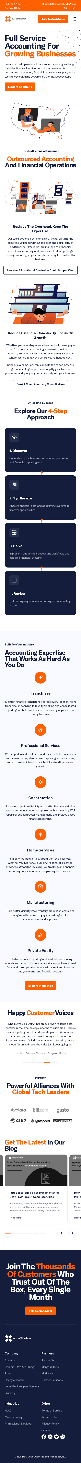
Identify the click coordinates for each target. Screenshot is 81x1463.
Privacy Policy (50, 1423)
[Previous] (61, 1233)
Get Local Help (12, 8)
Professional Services (18, 1423)
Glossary (10, 1393)
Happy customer (14, 1380)
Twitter (56, 1436)
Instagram (62, 1436)
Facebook (43, 1436)
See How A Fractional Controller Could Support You (40, 270)
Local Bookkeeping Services (22, 1386)
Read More (15, 1217)
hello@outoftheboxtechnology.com (58, 3)
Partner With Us (51, 1360)
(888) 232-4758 (13, 3)
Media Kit (47, 1373)
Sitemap (46, 1430)
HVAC (8, 1410)
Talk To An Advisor (53, 19)
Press (8, 1373)
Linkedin (50, 1436)
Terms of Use (49, 1417)
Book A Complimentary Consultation (41, 384)
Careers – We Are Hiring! (20, 1366)
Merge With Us (50, 1366)
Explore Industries (40, 985)
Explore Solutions (20, 86)
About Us (10, 1360)
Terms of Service (51, 1410)
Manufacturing (13, 1417)
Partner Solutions (52, 1380)
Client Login (70, 8)
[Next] (72, 1233)
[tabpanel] (40, 1038)
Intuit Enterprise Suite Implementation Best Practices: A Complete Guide (34, 1194)
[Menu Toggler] (74, 19)
